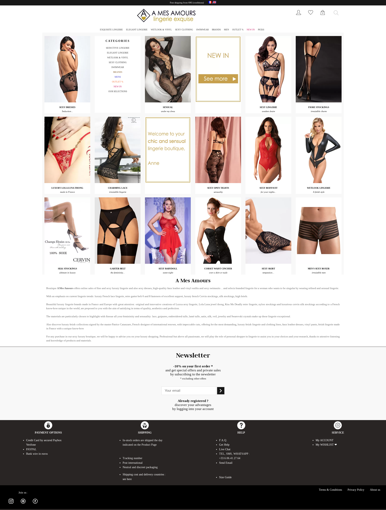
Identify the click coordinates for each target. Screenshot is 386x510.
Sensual (168, 107)
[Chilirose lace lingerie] (118, 182)
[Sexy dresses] (67, 101)
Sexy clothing (184, 29)
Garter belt (117, 268)
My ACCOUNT (325, 440)
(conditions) (198, 2)
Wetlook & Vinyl (161, 29)
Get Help (224, 444)
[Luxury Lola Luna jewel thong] (67, 182)
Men (226, 29)
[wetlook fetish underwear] (319, 182)
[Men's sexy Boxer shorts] (319, 262)
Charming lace (117, 188)
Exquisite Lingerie (111, 29)
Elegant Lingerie (137, 29)
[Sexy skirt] (268, 262)
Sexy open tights (218, 188)
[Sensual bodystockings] (168, 101)
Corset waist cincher (218, 268)
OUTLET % (237, 29)
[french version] (210, 3)
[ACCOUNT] (299, 16)
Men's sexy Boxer (319, 268)
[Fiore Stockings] (319, 101)
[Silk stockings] (67, 262)
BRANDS (216, 29)
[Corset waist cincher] (218, 262)
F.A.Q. (223, 440)
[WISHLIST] (311, 16)
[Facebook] (35, 504)
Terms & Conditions (330, 489)
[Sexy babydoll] (168, 262)
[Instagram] (11, 504)
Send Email (225, 462)
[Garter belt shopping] (118, 262)
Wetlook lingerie (318, 188)
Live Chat (224, 449)
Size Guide (225, 477)
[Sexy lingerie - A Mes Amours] (268, 101)
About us (375, 489)
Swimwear (202, 29)
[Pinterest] (23, 504)
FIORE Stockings (318, 107)
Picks (261, 29)
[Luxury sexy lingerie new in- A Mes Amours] (218, 101)
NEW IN (251, 29)
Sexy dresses (67, 107)
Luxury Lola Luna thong (67, 188)
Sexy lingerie (268, 107)
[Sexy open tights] (218, 182)
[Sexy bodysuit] (268, 182)
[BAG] (323, 17)
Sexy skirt (268, 268)
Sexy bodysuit (268, 188)
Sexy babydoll (168, 268)
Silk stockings (67, 268)
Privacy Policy (356, 489)
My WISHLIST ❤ (326, 444)
